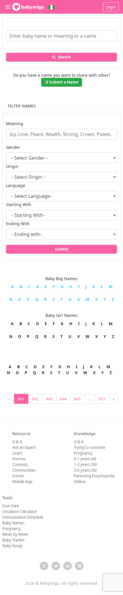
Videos (80, 481)
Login (111, 7)
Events (18, 475)
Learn (17, 453)
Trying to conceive (89, 447)
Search (63, 57)
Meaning (14, 123)
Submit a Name (63, 82)
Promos (19, 458)
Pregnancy (83, 453)
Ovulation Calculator (19, 511)
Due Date (10, 505)
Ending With (18, 223)
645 (77, 399)
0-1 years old (85, 458)
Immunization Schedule (22, 517)
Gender (13, 147)
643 (49, 399)
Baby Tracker (13, 540)
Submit (61, 249)
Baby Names (13, 522)
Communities (23, 470)
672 (101, 399)
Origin (12, 166)
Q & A (17, 441)
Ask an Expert (24, 447)
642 (35, 399)
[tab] (61, 106)
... (89, 399)
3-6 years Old (85, 470)
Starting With (18, 204)
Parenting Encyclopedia (94, 475)
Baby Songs (12, 545)
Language (15, 185)
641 (21, 399)
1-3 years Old (85, 464)
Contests (20, 464)
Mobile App (22, 481)
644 (63, 399)
